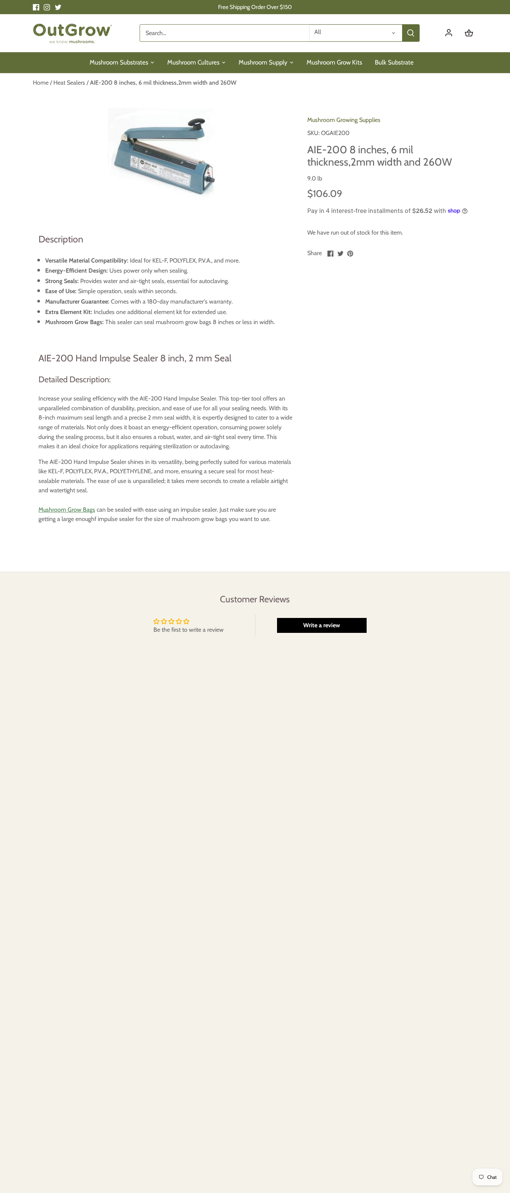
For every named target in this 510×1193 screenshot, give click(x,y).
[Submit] (410, 33)
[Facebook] (36, 7)
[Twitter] (58, 7)
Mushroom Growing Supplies (343, 119)
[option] (163, 155)
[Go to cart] (468, 33)
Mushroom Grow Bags (66, 509)
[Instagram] (47, 7)
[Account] (452, 33)
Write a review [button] (321, 625)
